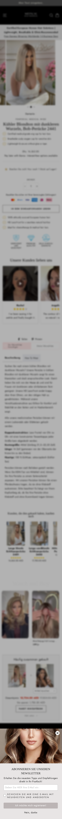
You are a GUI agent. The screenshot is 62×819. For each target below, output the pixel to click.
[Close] (57, 733)
